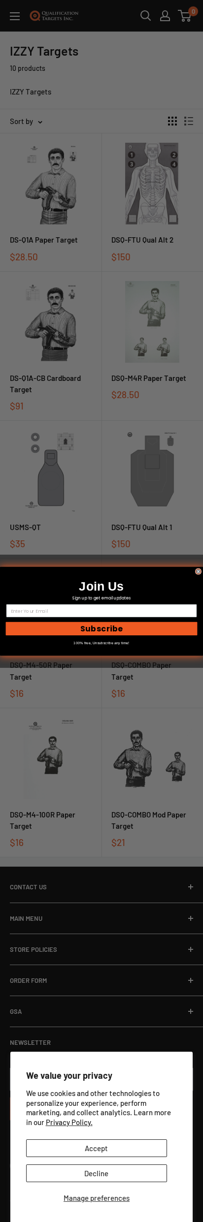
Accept (96, 1148)
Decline (96, 1173)
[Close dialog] (198, 571)
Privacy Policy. (69, 1122)
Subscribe (101, 628)
